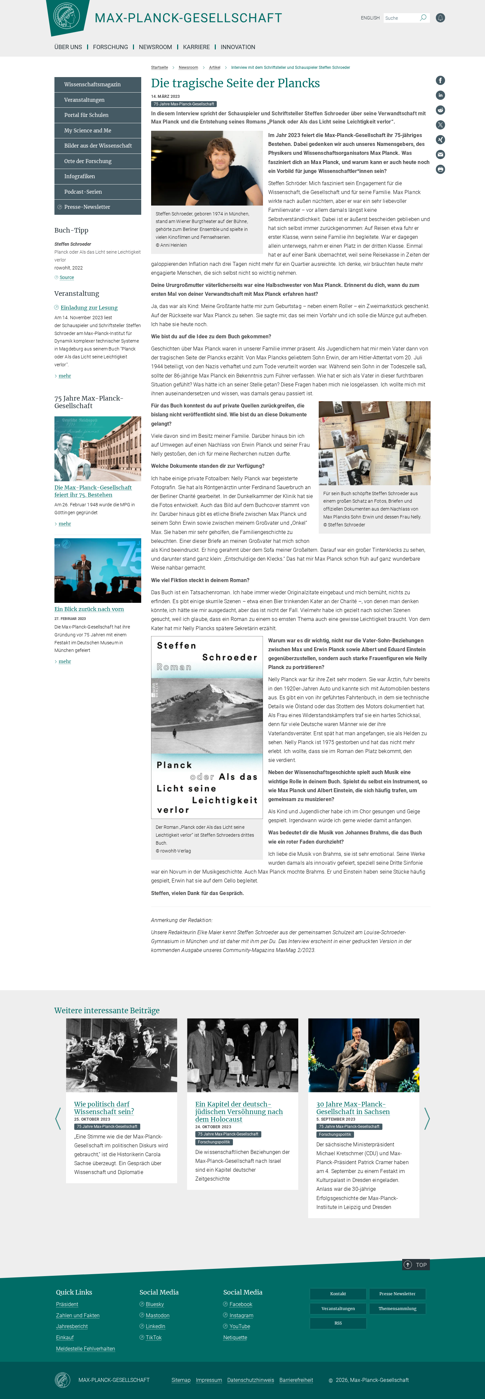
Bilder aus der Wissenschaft (98, 146)
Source (67, 277)
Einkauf (65, 1337)
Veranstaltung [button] (76, 293)
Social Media (159, 1292)
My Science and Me (87, 130)
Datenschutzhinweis (250, 1380)
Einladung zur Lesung (89, 307)
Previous (58, 1119)
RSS (338, 1323)
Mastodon (158, 1315)
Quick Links (74, 1292)
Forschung (110, 46)
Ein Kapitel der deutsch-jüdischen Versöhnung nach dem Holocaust (239, 1111)
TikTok (154, 1337)
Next (427, 1119)
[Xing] (440, 140)
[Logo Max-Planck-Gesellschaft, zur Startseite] (164, 23)
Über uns (68, 46)
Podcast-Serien (83, 192)
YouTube (240, 1326)
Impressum (209, 1380)
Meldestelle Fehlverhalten (85, 1349)
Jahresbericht (72, 1326)
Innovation (238, 46)
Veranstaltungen (84, 100)
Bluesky (155, 1304)
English (370, 17)
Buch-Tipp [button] (71, 230)
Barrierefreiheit (296, 1380)
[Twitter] (440, 125)
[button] (257, 200)
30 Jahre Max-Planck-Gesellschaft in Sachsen (353, 1108)
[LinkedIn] (440, 95)
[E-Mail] (440, 154)
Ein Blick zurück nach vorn (89, 609)
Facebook (241, 1304)
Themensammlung (397, 1308)
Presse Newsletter (397, 1293)
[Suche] (423, 18)
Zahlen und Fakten (78, 1315)
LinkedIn (155, 1326)
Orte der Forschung (88, 161)
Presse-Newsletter (87, 207)
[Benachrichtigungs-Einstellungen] (440, 17)
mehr (65, 376)
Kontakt (338, 1293)
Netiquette (235, 1337)
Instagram (241, 1315)
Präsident (67, 1304)
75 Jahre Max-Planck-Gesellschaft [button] (89, 402)
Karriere (196, 46)
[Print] (440, 169)
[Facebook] (440, 80)
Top (421, 1265)
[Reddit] (440, 110)
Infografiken (79, 176)
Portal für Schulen (86, 115)
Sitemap (181, 1380)
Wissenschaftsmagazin (92, 84)
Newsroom (155, 46)
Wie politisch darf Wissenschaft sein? (104, 1108)
